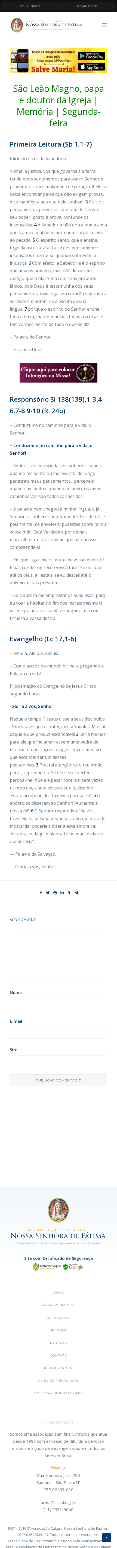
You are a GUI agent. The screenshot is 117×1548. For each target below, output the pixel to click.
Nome (16, 992)
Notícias (58, 1343)
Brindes (58, 1330)
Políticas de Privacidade (58, 1393)
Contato (58, 1355)
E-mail (16, 1021)
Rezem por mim (58, 1368)
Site (13, 1049)
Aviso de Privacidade (58, 1381)
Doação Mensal (87, 6)
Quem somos (58, 1318)
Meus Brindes (30, 6)
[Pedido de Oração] (58, 373)
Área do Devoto (58, 1305)
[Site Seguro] (58, 1266)
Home (58, 1293)
